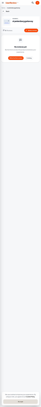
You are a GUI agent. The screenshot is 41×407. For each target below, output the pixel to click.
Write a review (31, 30)
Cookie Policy (30, 397)
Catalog (29, 58)
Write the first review (15, 58)
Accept (20, 401)
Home (3, 8)
